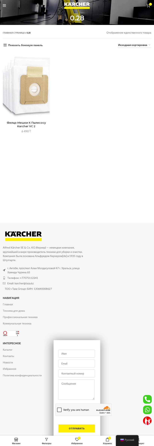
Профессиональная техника (20, 317)
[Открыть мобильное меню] (4, 5)
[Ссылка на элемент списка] (46, 278)
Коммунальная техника (17, 323)
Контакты (8, 356)
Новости (8, 362)
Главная (8, 304)
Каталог (7, 349)
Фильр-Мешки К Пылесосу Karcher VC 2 (26, 124)
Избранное (9, 368)
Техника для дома (14, 310)
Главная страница (14, 32)
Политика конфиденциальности (22, 375)
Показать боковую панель (25, 45)
